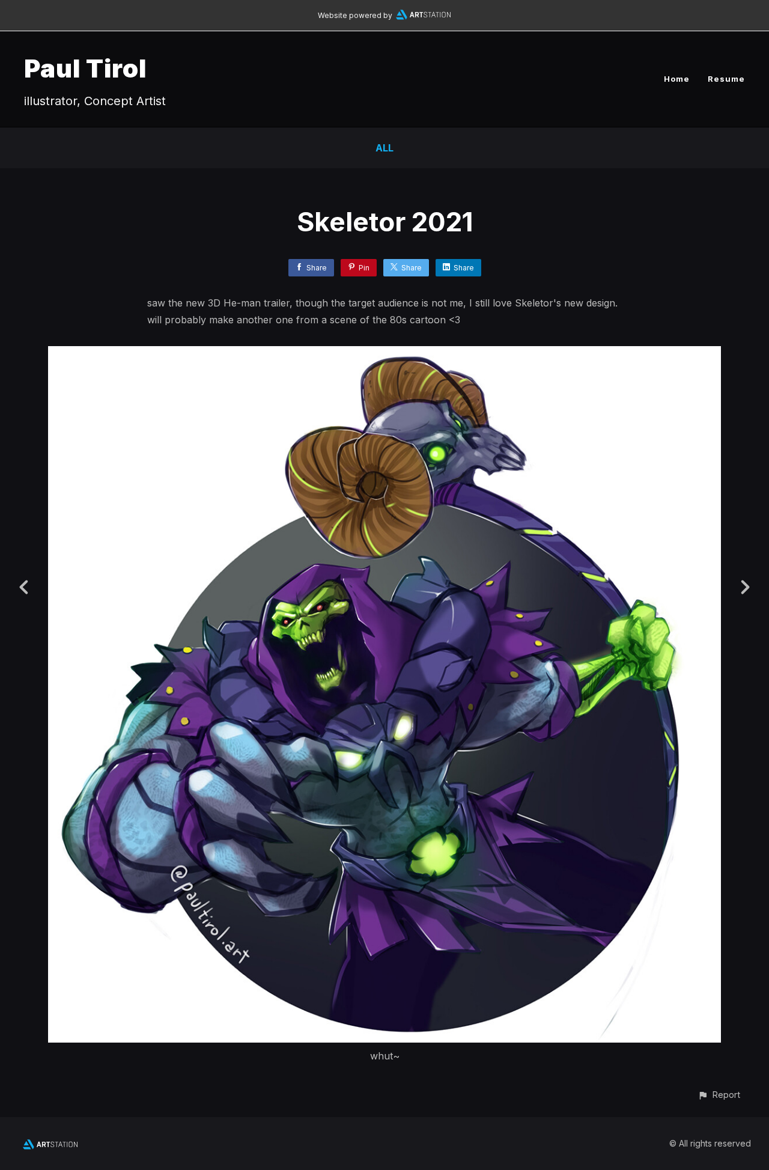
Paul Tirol (85, 68)
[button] (719, 1094)
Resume (726, 79)
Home (677, 79)
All (384, 148)
